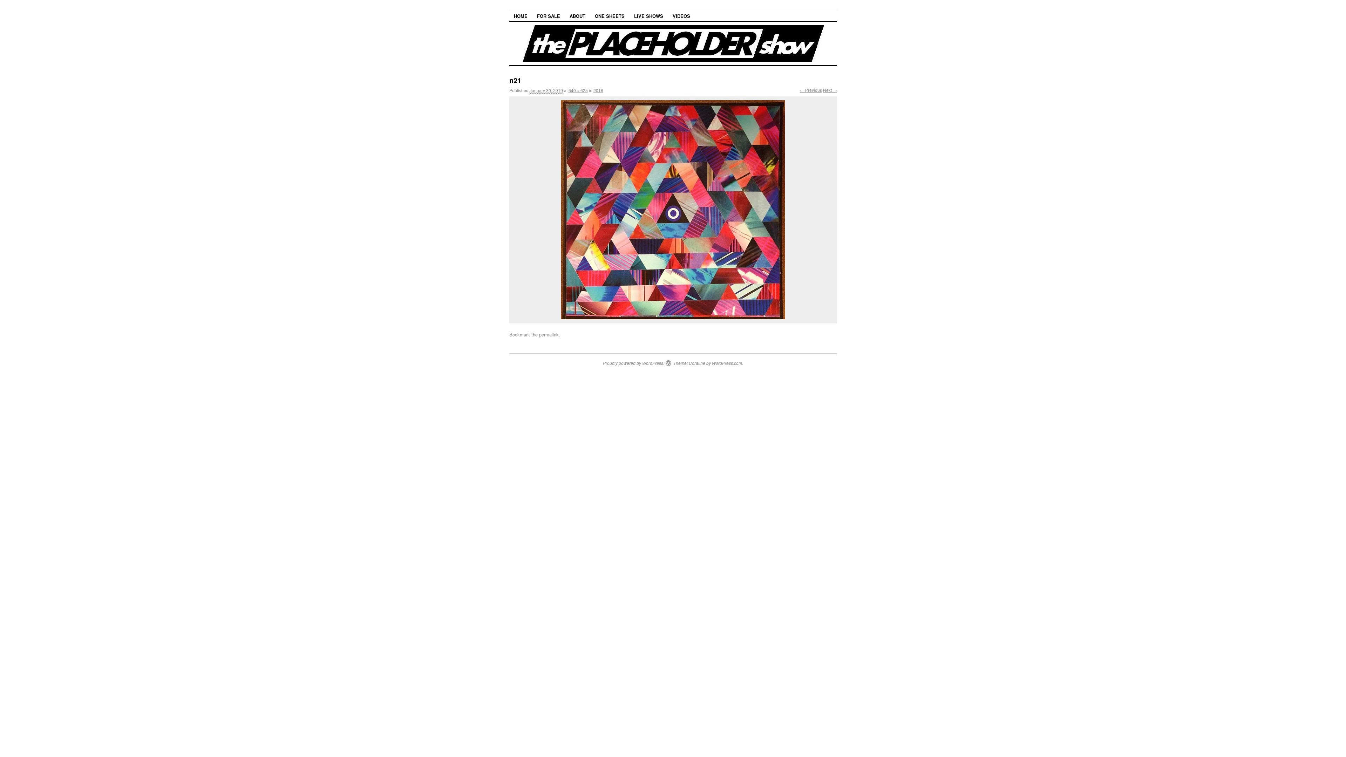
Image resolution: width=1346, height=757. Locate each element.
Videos (681, 16)
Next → (830, 90)
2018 (598, 90)
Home (521, 16)
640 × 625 (578, 90)
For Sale (548, 16)
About (577, 16)
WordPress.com (727, 363)
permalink (549, 334)
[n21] (673, 209)
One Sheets (610, 16)
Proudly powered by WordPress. (633, 363)
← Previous (811, 90)
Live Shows (648, 16)
